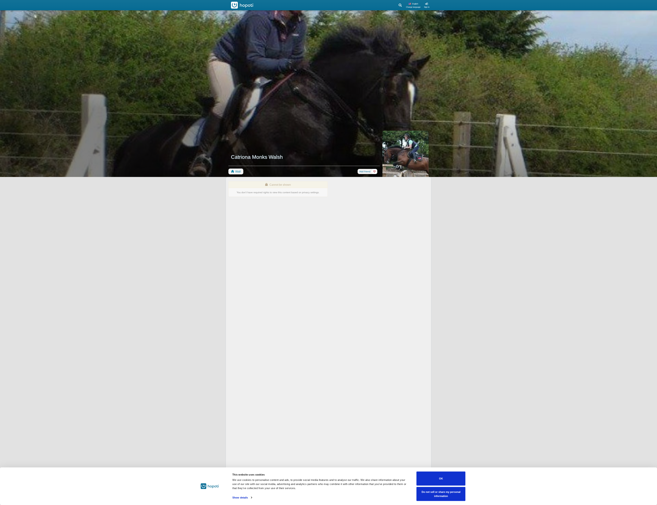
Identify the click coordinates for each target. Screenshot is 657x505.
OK (441, 478)
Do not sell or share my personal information (441, 493)
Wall (237, 171)
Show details (240, 497)
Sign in (426, 7)
